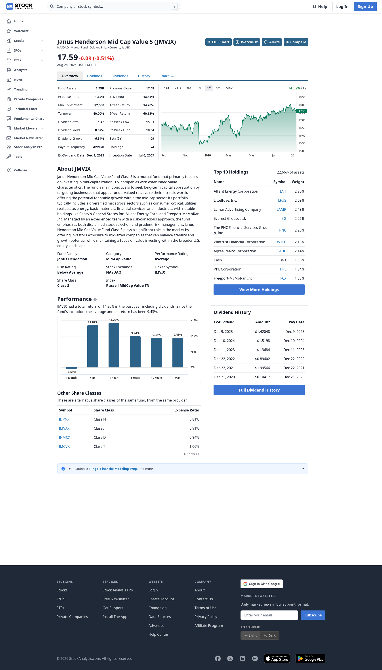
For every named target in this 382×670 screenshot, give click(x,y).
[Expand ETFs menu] (42, 60)
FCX (283, 278)
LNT (283, 191)
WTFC (281, 241)
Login (153, 590)
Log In (342, 6)
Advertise (156, 625)
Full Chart (220, 42)
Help (322, 6)
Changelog (158, 607)
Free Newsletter (116, 599)
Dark (272, 635)
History (144, 75)
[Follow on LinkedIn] (242, 658)
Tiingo (93, 469)
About (200, 590)
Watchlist (249, 42)
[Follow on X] (230, 658)
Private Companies (72, 616)
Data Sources (160, 616)
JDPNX (64, 419)
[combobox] (114, 6)
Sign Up (365, 6)
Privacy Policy (206, 616)
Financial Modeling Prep (118, 469)
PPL (283, 269)
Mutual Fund (79, 47)
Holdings (94, 75)
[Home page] (19, 6)
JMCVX (64, 446)
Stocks (62, 590)
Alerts (274, 42)
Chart (165, 75)
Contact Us (204, 599)
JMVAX (64, 428)
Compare (298, 42)
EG (284, 218)
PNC (282, 230)
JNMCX (64, 437)
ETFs (60, 607)
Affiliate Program (209, 625)
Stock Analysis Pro (118, 590)
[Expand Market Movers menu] (42, 128)
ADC (282, 251)
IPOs (61, 599)
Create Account (161, 599)
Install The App (115, 616)
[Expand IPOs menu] (42, 50)
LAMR (281, 209)
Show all (193, 454)
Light (253, 635)
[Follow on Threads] (254, 658)
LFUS (282, 200)
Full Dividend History (259, 390)
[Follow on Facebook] (217, 658)
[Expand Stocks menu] (42, 41)
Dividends (120, 75)
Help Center (158, 634)
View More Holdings (259, 289)
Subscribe (313, 615)
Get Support (113, 607)
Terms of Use (206, 607)
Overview (70, 75)
